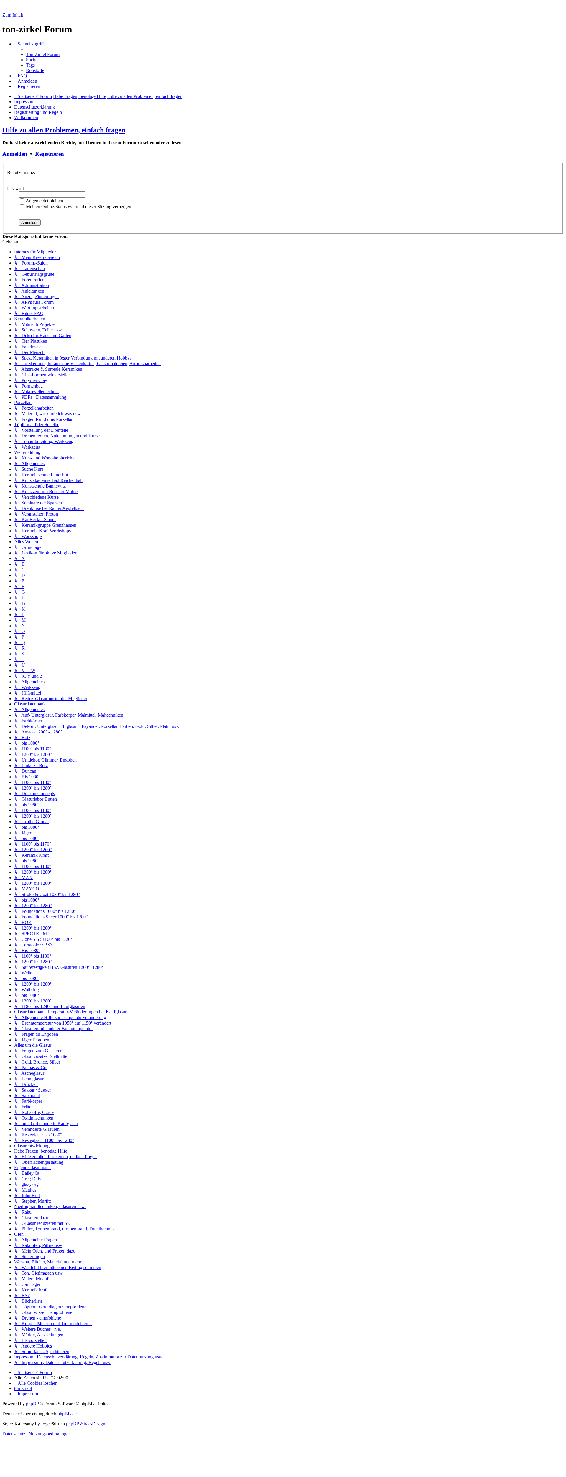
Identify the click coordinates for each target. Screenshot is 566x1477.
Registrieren (49, 154)
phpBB (33, 1403)
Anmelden (14, 154)
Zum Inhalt (12, 14)
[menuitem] (43, 54)
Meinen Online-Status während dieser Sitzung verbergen (78, 206)
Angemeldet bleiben (44, 200)
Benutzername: (21, 172)
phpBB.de (67, 1413)
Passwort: (16, 188)
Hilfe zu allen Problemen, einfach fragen (63, 130)
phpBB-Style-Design (85, 1423)
